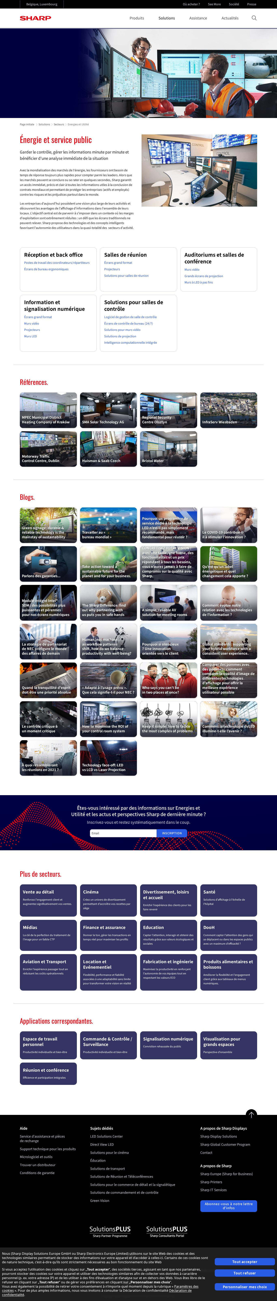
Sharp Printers (211, 1182)
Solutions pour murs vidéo (122, 330)
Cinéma (91, 892)
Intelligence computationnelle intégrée (130, 342)
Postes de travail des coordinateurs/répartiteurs (57, 263)
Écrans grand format (118, 263)
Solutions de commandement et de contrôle (124, 1192)
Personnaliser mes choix (245, 1287)
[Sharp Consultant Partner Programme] (167, 1232)
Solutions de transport (107, 1168)
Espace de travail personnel (40, 1042)
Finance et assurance (104, 927)
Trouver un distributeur (37, 1165)
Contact (206, 1152)
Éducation (98, 1160)
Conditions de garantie (37, 1173)
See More (214, 4)
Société (234, 4)
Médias (30, 927)
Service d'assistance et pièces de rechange (42, 1138)
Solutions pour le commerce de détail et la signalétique (132, 1184)
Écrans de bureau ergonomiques (46, 269)
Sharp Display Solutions (218, 1136)
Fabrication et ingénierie (168, 961)
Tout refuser (245, 1273)
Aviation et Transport (44, 961)
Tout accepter (244, 1261)
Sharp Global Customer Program (225, 1144)
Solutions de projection (120, 336)
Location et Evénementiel (97, 964)
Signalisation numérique (168, 1039)
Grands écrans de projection (204, 276)
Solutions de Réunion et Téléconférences (121, 1176)
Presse (251, 4)
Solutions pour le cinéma (109, 1152)
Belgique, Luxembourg (41, 4)
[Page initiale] (35, 18)
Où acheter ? (191, 4)
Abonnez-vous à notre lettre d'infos (229, 1206)
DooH (209, 927)
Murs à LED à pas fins (199, 282)
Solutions (167, 18)
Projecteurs (112, 269)
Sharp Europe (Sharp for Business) (226, 1174)
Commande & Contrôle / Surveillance (107, 1042)
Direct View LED (102, 1144)
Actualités (230, 18)
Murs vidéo (192, 269)
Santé (209, 892)
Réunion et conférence (46, 1070)
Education (153, 927)
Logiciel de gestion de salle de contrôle (130, 317)
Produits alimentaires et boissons (228, 964)
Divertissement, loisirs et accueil (166, 895)
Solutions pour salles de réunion (126, 275)
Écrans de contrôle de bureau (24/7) (128, 323)
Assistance (198, 18)
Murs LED (30, 336)
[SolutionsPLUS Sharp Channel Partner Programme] (110, 1232)
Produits (137, 18)
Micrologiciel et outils (36, 1156)
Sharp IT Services (213, 1190)
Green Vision (99, 1200)
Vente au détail (38, 892)
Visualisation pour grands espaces (221, 1042)
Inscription (172, 833)
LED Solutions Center (106, 1136)
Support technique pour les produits (48, 1149)
